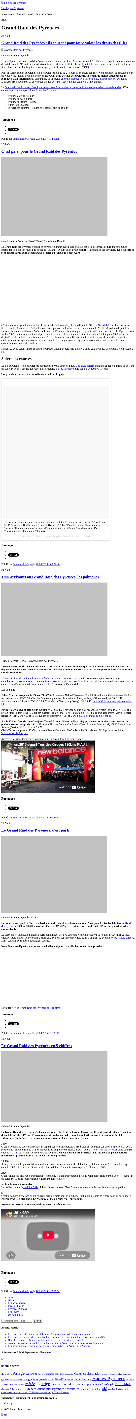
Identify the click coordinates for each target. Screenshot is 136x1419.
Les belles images (17, 1303)
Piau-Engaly (108, 1384)
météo (30, 1384)
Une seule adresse (85, 365)
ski (104, 1388)
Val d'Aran (24, 1393)
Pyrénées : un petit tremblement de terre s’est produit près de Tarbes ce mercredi (49, 1334)
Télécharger (7, 1403)
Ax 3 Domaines (46, 1374)
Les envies (13, 1311)
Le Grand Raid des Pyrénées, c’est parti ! (36, 830)
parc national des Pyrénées (69, 1384)
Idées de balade (16, 1306)
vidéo (44, 1393)
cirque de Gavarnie (109, 1374)
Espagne (27, 1379)
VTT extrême (58, 1392)
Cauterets (80, 1373)
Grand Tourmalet (64, 1379)
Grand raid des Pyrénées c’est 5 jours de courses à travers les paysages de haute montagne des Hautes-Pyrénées (63, 87)
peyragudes (94, 1384)
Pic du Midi (123, 1384)
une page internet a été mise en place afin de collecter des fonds (94, 78)
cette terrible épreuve (123, 937)
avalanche (31, 1373)
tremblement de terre (10, 1392)
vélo (67, 1393)
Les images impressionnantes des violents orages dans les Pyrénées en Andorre (49, 1346)
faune (35, 1379)
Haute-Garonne (83, 1379)
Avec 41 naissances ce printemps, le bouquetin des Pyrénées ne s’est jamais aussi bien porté (55, 1343)
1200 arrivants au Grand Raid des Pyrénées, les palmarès (50, 577)
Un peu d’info (15, 1314)
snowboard (112, 1389)
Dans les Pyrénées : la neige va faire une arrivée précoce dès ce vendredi (46, 1340)
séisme (120, 1389)
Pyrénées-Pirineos (17, 1308)
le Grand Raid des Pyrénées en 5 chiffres (38, 1007)
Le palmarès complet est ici (97, 715)
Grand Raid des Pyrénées (111, 325)
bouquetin (59, 1374)
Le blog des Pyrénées (12, 8)
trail (126, 1389)
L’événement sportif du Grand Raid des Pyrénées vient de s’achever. (37, 678)
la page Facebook (65, 368)
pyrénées (19, 1389)
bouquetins (69, 1374)
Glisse (11, 1300)
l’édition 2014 (30, 1187)
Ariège (19, 1373)
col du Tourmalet (124, 1374)
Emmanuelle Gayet (23, 138)
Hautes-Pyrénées (108, 1378)
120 (16, 1152)
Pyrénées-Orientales (65, 1389)
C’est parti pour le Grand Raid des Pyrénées (39, 151)
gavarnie (43, 1379)
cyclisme (5, 1379)
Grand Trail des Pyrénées (104, 1149)
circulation (94, 1373)
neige (45, 1383)
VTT (49, 1392)
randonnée (85, 1389)
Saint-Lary (97, 1389)
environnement (16, 1379)
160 (23, 1152)
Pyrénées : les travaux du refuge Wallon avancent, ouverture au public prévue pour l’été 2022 (56, 1337)
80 (11, 1152)
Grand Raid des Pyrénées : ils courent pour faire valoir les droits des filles (64, 43)
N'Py (38, 1384)
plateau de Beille (7, 1389)
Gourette (51, 1379)
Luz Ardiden (19, 1384)
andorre (6, 1373)
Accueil (12, 1297)
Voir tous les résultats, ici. (14, 733)
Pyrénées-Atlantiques (38, 1389)
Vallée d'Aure (35, 1392)
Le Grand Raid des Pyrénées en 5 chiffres (36, 1046)
